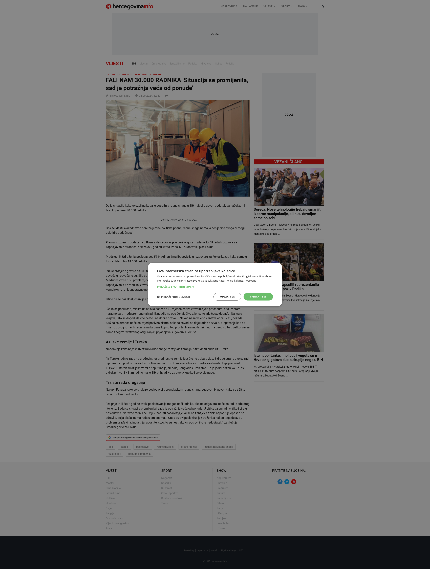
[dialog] (215, 284)
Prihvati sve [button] (258, 296)
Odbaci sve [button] (227, 296)
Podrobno (250, 280)
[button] (215, 286)
